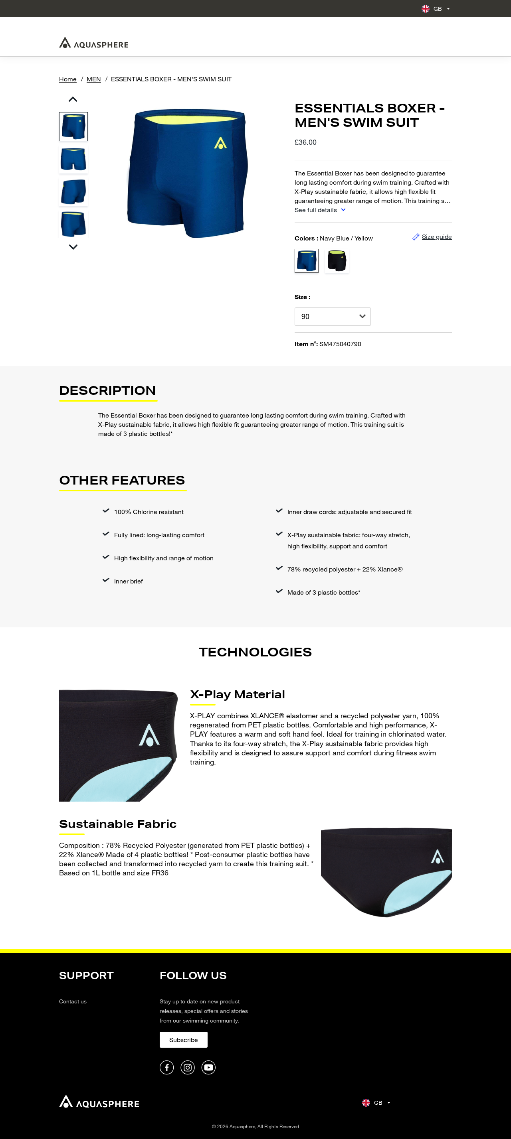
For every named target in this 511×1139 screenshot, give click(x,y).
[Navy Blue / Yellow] (307, 261)
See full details (317, 209)
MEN (94, 79)
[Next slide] (73, 247)
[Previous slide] (73, 99)
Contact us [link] (73, 1001)
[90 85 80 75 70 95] (333, 316)
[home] (99, 1102)
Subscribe (183, 1039)
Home (68, 79)
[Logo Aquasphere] (93, 42)
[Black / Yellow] (337, 261)
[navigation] (104, 1023)
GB (438, 8)
